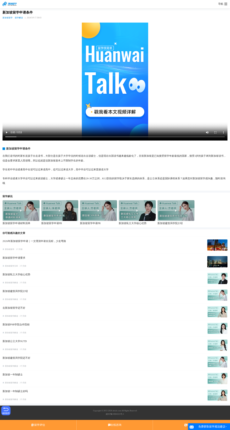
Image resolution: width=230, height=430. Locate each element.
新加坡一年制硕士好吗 (15, 391)
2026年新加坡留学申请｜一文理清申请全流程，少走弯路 (34, 241)
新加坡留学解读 (11, 283)
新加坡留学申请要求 (14, 257)
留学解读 (19, 18)
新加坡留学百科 (11, 266)
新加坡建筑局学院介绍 (15, 291)
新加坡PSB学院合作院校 (16, 324)
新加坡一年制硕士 (13, 374)
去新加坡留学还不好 (14, 307)
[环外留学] (10, 4)
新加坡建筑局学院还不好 (16, 358)
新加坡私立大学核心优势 (16, 274)
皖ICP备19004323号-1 (115, 414)
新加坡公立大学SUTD (15, 341)
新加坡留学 (8, 18)
